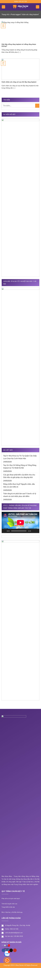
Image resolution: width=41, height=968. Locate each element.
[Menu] (3, 7)
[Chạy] (4, 531)
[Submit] (37, 106)
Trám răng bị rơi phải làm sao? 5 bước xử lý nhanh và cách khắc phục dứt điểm (19, 495)
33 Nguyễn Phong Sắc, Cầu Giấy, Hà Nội (17, 925)
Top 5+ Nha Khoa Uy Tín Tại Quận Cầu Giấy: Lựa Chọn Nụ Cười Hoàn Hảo (20, 457)
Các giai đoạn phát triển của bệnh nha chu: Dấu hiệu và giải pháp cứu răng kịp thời (19, 476)
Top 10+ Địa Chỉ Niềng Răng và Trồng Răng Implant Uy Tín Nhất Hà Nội (19, 466)
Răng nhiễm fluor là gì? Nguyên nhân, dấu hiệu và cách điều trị (19, 485)
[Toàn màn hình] (37, 531)
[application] (20, 522)
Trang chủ (5, 14)
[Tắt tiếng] (33, 531)
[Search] (37, 7)
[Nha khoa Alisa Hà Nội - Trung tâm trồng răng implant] (20, 7)
